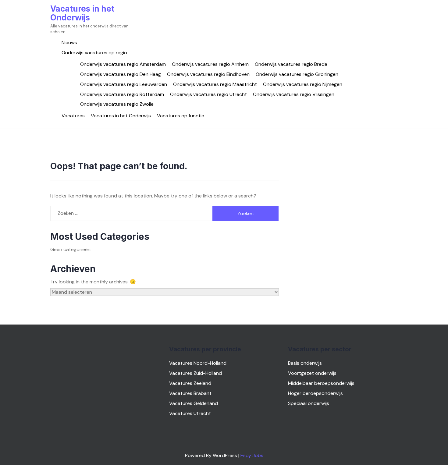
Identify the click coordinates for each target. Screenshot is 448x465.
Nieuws (69, 42)
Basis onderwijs (305, 363)
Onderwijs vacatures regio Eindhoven (208, 74)
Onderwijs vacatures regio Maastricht (215, 84)
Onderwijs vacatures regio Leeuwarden (123, 84)
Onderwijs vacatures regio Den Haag (120, 74)
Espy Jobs (251, 455)
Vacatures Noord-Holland (197, 363)
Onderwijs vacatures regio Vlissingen (293, 94)
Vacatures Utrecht (190, 413)
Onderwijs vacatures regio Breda (291, 64)
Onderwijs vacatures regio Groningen (297, 74)
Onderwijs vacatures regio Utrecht (208, 94)
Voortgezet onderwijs (312, 373)
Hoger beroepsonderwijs (315, 393)
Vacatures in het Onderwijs (82, 13)
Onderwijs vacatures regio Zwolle (117, 104)
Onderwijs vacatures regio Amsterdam (123, 64)
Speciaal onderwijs (308, 403)
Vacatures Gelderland (193, 403)
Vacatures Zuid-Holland (195, 373)
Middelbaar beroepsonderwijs (321, 383)
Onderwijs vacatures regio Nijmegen (302, 84)
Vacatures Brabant (190, 393)
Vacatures (73, 115)
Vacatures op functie (180, 115)
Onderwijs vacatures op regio (94, 52)
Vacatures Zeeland (190, 383)
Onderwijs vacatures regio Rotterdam (122, 94)
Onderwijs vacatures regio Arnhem (210, 64)
